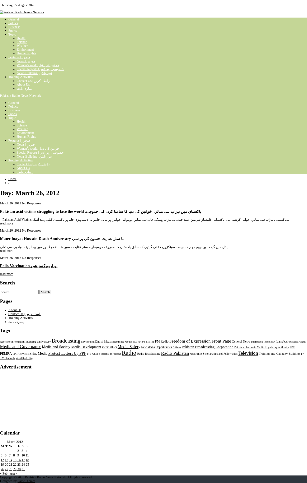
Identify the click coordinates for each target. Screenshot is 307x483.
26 (2, 469)
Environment (25, 49)
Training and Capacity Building (279, 353)
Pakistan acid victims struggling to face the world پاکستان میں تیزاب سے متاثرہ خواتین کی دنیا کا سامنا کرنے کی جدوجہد (100, 211)
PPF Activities (21, 353)
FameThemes (26, 481)
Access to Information (12, 341)
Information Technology (263, 341)
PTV (89, 354)
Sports (12, 30)
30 (19, 469)
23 (19, 464)
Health (21, 38)
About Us (23, 84)
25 (27, 464)
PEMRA (6, 353)
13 (6, 460)
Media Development (86, 347)
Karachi (302, 341)
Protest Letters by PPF (67, 353)
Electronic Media (122, 341)
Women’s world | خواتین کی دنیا (38, 65)
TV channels (7, 358)
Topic (12, 34)
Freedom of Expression (190, 341)
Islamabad (282, 341)
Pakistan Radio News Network (20, 95)
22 (14, 464)
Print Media (38, 353)
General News (241, 341)
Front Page (221, 341)
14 (10, 460)
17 (23, 460)
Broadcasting (66, 341)
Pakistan (177, 347)
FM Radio (162, 341)
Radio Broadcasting (148, 353)
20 (6, 464)
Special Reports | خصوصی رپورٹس (40, 69)
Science (22, 42)
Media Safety (129, 346)
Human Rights (26, 53)
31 (23, 469)
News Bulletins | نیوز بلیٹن (34, 73)
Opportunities (164, 347)
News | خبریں (26, 61)
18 (27, 460)
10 (23, 455)
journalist (293, 341)
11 (27, 455)
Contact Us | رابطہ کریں (33, 81)
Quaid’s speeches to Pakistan (106, 353)
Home (12, 179)
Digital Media (103, 341)
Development (87, 341)
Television (248, 353)
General (13, 19)
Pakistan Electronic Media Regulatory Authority (261, 347)
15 (14, 460)
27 (6, 469)
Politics (13, 23)
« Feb (4, 473)
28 (10, 469)
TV (302, 353)
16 (19, 460)
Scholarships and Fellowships (220, 353)
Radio (129, 352)
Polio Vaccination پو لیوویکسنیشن (28, 266)
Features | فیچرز (19, 57)
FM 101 (150, 341)
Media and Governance (20, 346)
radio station (196, 353)
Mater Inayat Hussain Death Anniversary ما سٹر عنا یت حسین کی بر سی (62, 238)
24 (23, 464)
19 (2, 464)
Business (14, 27)
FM (135, 341)
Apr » (14, 473)
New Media (148, 347)
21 (10, 464)
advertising (30, 341)
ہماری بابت (25, 88)
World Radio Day (24, 358)
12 (2, 460)
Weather (22, 45)
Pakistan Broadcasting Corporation (207, 347)
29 (14, 469)
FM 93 (141, 341)
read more (6, 223)
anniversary (44, 341)
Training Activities (20, 77)
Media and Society (56, 347)
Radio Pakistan (175, 353)
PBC (292, 347)
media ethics (109, 347)
